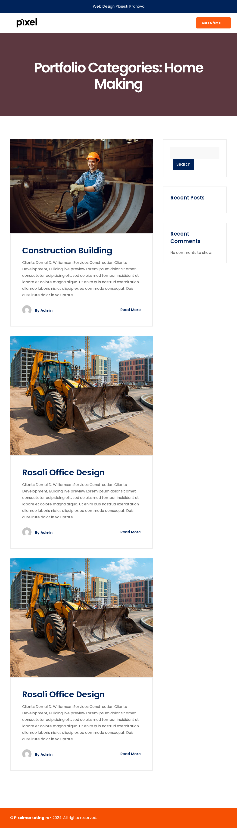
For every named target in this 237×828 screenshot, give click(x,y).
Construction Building (67, 250)
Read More (130, 309)
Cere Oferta (211, 23)
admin (47, 310)
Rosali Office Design (63, 472)
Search (183, 164)
